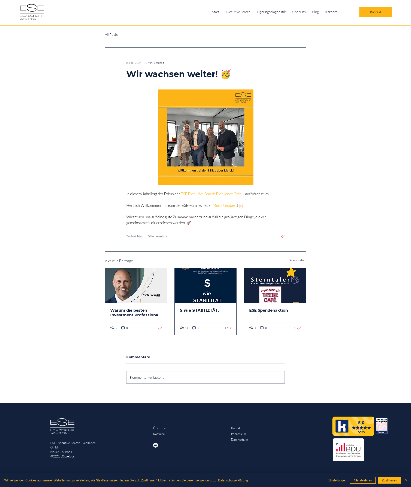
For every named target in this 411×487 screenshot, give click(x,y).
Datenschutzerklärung (233, 480)
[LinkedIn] (155, 445)
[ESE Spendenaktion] (275, 285)
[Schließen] (405, 480)
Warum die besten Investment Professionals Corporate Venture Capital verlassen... (135, 312)
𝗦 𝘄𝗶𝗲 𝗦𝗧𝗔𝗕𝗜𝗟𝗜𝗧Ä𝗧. (199, 310)
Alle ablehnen (363, 480)
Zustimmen (389, 480)
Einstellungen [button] (337, 480)
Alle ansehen (298, 260)
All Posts (111, 34)
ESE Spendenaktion (268, 310)
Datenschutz (239, 440)
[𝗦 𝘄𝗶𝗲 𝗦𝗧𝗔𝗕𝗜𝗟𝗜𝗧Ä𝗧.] (206, 285)
